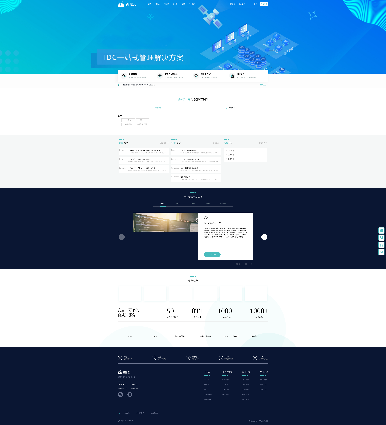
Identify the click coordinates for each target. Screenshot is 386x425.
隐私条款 (231, 151)
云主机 (206, 380)
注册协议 (245, 389)
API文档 (225, 384)
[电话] (381, 238)
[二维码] (381, 245)
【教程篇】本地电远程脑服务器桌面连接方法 (138, 85)
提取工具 (263, 389)
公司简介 (245, 380)
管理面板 (263, 380)
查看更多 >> (164, 143)
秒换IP (142, 120)
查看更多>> (264, 85)
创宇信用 (207, 399)
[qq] (381, 230)
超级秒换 (128, 124)
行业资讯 (225, 394)
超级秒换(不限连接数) (142, 124)
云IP (205, 389)
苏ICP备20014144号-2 (125, 421)
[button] (163, 206)
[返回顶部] (381, 252)
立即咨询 (212, 255)
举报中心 (245, 399)
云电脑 (206, 384)
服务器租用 (208, 394)
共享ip (128, 120)
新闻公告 (225, 389)
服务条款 (231, 159)
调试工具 (263, 384)
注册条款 (231, 155)
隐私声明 (245, 394)
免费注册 (264, 4)
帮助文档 (225, 380)
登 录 (256, 4)
